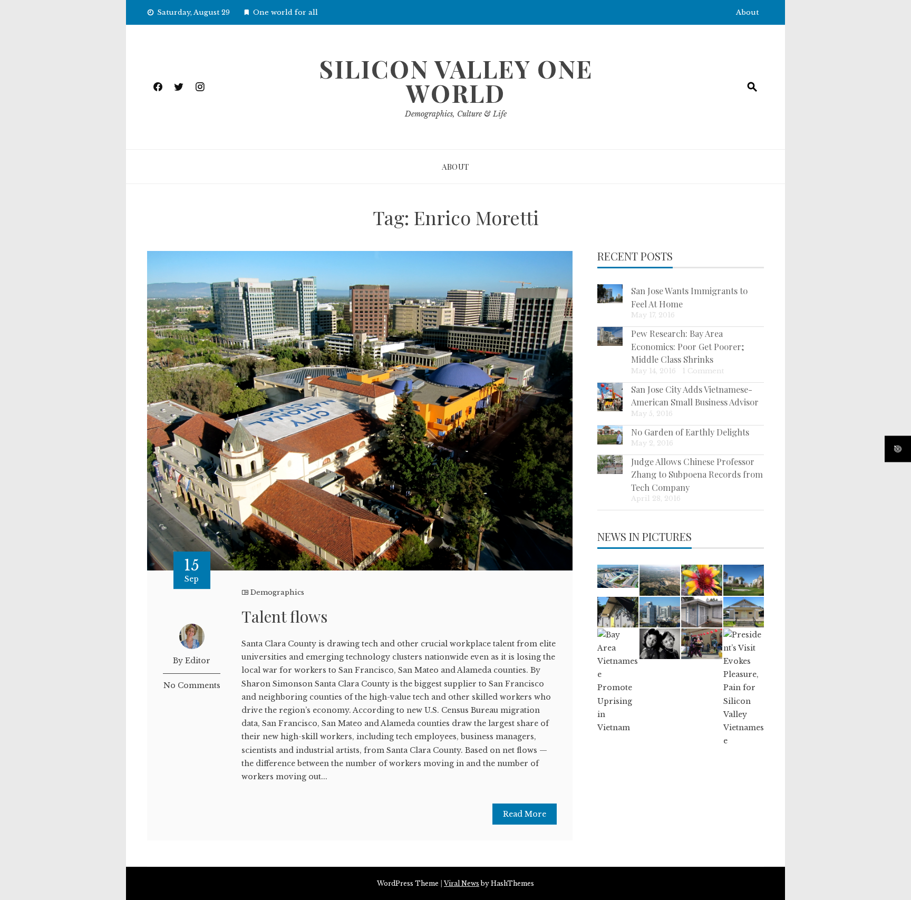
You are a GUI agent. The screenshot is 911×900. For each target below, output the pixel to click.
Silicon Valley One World (456, 80)
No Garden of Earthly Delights (690, 432)
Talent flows (284, 616)
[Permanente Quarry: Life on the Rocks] (659, 580)
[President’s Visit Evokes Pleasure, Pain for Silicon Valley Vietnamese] (743, 688)
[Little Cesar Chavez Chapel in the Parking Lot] (743, 612)
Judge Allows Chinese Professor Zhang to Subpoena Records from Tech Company (697, 474)
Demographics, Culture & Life (456, 114)
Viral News (461, 883)
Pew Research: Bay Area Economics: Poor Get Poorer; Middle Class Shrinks (687, 346)
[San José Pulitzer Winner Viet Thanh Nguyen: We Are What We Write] (701, 612)
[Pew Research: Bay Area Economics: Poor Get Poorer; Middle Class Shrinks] (610, 336)
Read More (524, 814)
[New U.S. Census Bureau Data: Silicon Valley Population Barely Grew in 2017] (659, 612)
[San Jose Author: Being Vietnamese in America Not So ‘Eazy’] (659, 643)
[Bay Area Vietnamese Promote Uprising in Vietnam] (617, 681)
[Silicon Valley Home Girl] (701, 580)
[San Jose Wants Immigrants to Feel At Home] (610, 293)
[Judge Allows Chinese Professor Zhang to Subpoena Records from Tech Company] (610, 464)
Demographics (277, 592)
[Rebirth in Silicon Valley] (617, 612)
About (747, 12)
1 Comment (703, 371)
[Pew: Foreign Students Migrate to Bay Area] (743, 580)
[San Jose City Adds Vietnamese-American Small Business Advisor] (610, 397)
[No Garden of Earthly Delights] (610, 434)
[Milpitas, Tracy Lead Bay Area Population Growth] (617, 576)
